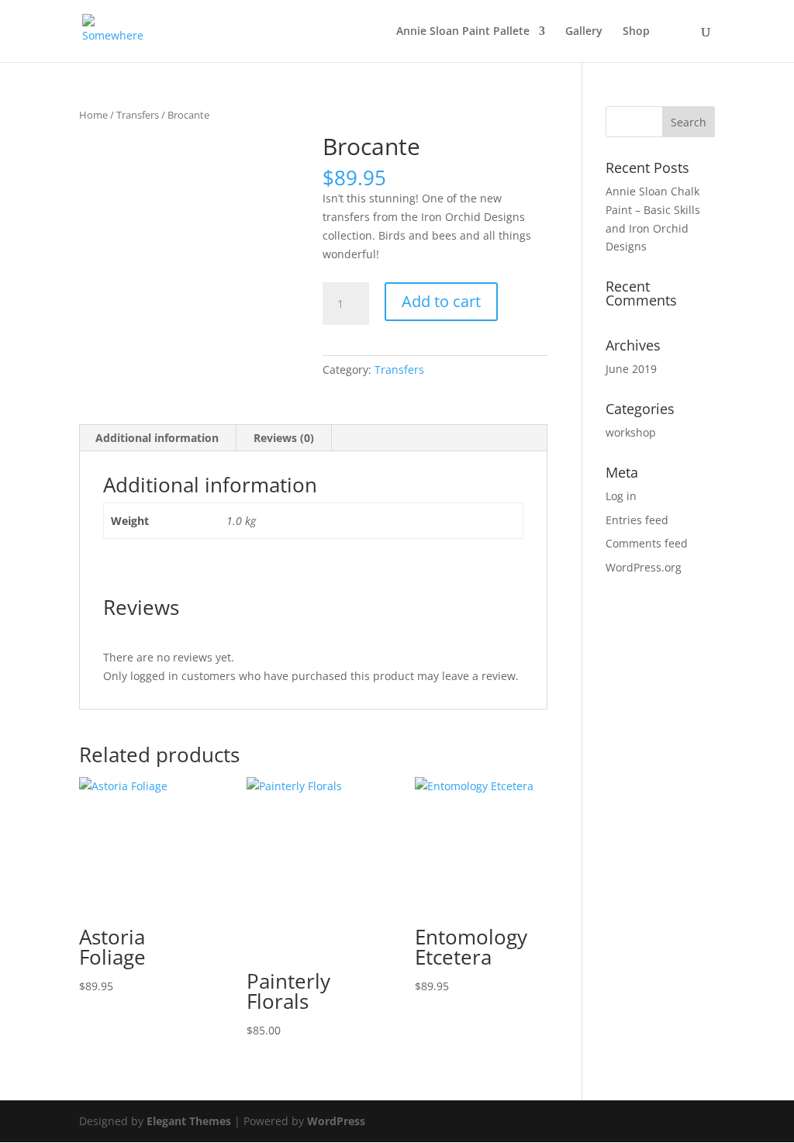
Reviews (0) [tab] (284, 437)
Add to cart (441, 301)
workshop (631, 432)
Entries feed (637, 520)
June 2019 (631, 368)
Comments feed (647, 543)
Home (93, 115)
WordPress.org (644, 567)
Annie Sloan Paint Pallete (463, 32)
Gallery (583, 32)
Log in (621, 496)
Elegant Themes (189, 1121)
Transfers (137, 115)
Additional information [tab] (157, 437)
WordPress (336, 1121)
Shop (636, 32)
